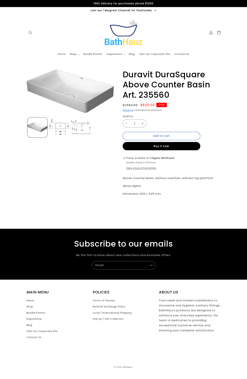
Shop (30, 306)
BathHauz (128, 367)
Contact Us (34, 337)
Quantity (128, 116)
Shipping (128, 110)
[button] (30, 33)
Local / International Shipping (112, 312)
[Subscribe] (151, 265)
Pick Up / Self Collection (108, 319)
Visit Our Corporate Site (42, 331)
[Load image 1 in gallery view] (37, 127)
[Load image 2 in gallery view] (59, 127)
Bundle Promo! (36, 312)
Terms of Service (104, 300)
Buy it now (161, 146)
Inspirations (34, 319)
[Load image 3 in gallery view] (81, 127)
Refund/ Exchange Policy (109, 306)
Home (30, 300)
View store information (141, 168)
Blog (29, 325)
